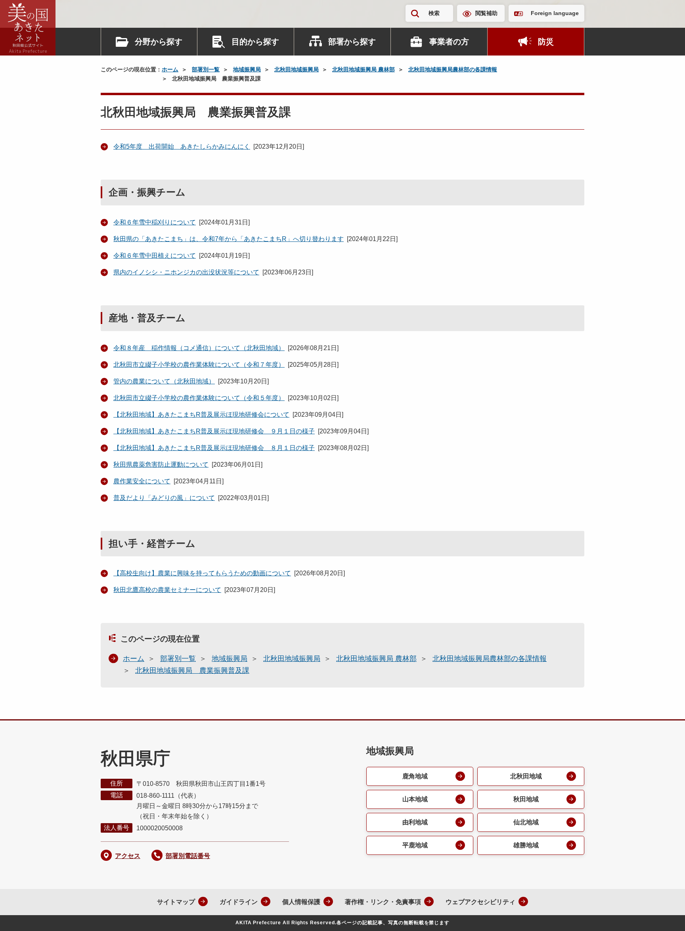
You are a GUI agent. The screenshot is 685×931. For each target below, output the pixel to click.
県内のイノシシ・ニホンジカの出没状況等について (186, 272)
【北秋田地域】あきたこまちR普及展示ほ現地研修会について (201, 414)
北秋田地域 (526, 776)
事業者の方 (449, 41)
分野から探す (158, 41)
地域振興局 (247, 69)
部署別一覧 (206, 69)
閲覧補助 (486, 13)
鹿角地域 (415, 776)
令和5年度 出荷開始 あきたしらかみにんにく (181, 146)
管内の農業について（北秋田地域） (164, 381)
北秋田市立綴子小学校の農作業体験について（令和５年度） (199, 398)
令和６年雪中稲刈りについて (154, 222)
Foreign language (555, 13)
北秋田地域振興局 (296, 69)
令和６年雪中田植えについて (154, 255)
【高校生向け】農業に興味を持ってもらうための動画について (202, 573)
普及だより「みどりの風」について (164, 497)
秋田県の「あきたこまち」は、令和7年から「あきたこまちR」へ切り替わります (228, 239)
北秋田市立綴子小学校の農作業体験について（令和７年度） (199, 364)
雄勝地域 (526, 845)
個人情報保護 (301, 901)
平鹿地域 (415, 845)
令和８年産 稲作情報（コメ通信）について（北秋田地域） (199, 348)
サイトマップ (176, 901)
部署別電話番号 (188, 855)
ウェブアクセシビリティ (480, 901)
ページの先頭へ (663, 914)
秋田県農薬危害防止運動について (161, 464)
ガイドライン (239, 901)
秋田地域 (526, 799)
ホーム (170, 69)
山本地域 (415, 799)
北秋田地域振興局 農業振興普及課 (192, 670)
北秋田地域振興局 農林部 (363, 69)
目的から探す (255, 41)
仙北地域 (526, 822)
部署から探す (352, 41)
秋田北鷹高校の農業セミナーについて (167, 589)
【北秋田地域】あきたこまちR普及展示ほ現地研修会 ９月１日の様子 (214, 431)
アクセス (127, 855)
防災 (546, 41)
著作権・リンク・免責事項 (383, 901)
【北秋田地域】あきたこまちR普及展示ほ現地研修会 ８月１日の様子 (214, 447)
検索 (434, 13)
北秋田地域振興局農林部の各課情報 (452, 69)
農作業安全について (141, 481)
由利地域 (415, 822)
